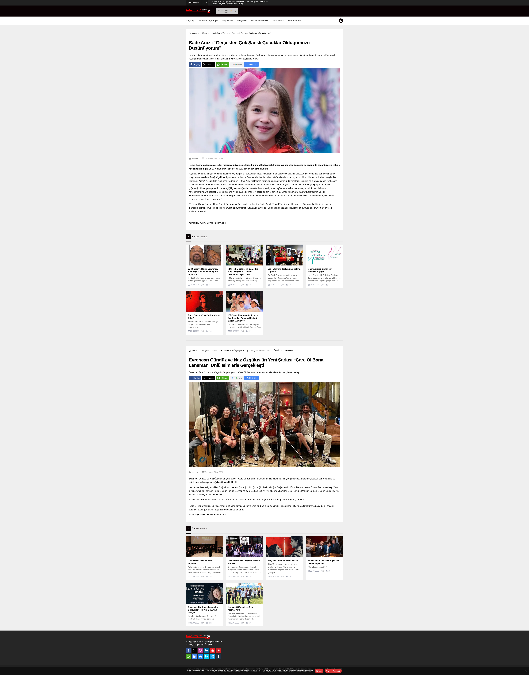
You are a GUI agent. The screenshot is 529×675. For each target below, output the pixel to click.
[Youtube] (212, 650)
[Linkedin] (206, 650)
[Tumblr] (218, 656)
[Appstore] (200, 656)
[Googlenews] (194, 656)
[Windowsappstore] (212, 656)
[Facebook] (188, 650)
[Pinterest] (218, 650)
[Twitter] (194, 650)
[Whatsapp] (188, 656)
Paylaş (197, 64)
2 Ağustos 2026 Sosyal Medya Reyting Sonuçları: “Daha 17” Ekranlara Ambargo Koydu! (240, 3)
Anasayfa (195, 33)
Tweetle (210, 64)
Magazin (205, 33)
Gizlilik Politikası (333, 671)
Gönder (225, 64)
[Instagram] (200, 650)
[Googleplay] (206, 656)
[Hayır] (525, 670)
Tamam (319, 671)
